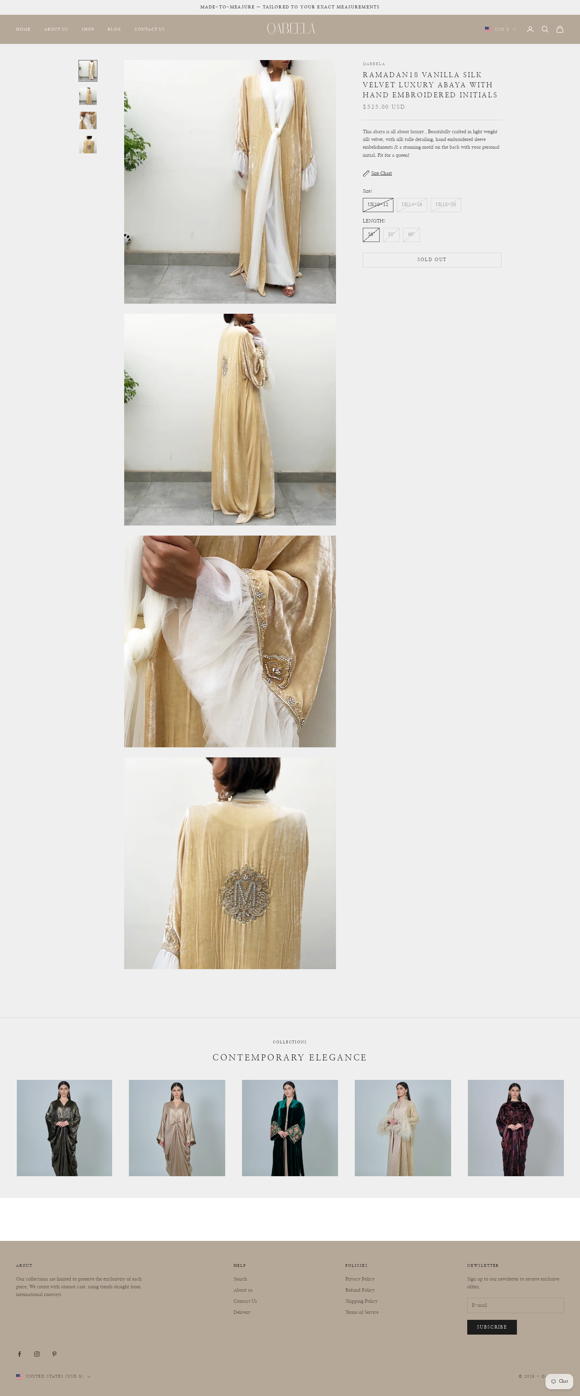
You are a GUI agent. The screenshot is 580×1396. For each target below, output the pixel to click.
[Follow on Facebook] (19, 1354)
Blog (114, 29)
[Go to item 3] (88, 120)
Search (240, 1279)
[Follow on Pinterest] (54, 1354)
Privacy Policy (360, 1279)
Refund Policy (360, 1290)
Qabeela (374, 64)
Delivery (242, 1312)
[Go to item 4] (88, 144)
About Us (56, 29)
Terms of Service (362, 1312)
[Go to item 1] (88, 71)
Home (23, 29)
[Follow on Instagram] (37, 1354)
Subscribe (492, 1327)
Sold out (432, 260)
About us (243, 1290)
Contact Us (150, 29)
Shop (88, 29)
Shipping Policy (361, 1301)
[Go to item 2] (88, 96)
